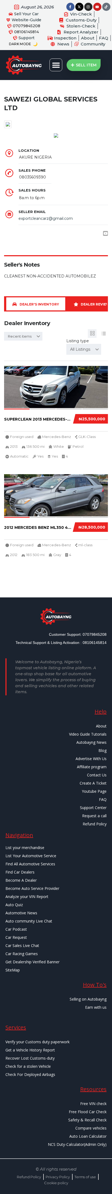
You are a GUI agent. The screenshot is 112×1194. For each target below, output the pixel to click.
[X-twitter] (79, 7)
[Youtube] (97, 7)
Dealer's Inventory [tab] (39, 304)
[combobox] (23, 336)
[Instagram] (88, 7)
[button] (55, 64)
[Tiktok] (106, 7)
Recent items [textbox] (20, 336)
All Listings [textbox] (80, 349)
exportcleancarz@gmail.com (45, 218)
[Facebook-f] (70, 7)
